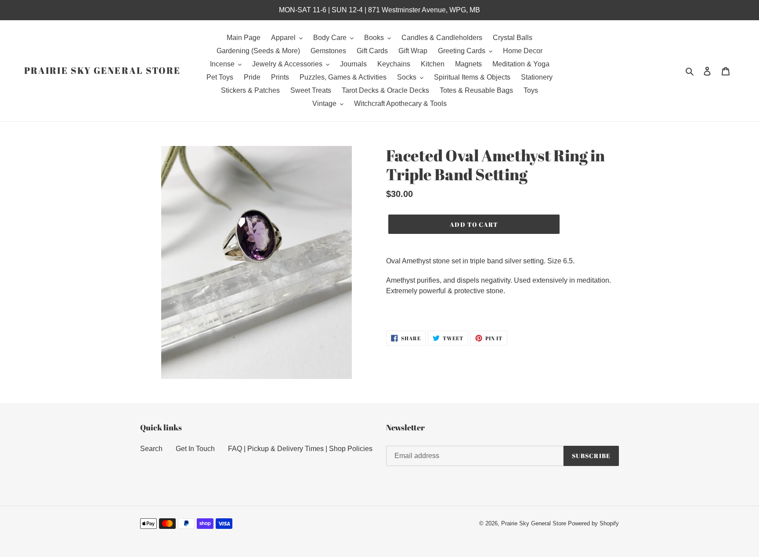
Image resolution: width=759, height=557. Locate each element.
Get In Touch (195, 448)
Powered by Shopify (593, 523)
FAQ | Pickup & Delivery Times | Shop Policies (300, 448)
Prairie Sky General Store (102, 70)
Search (151, 448)
